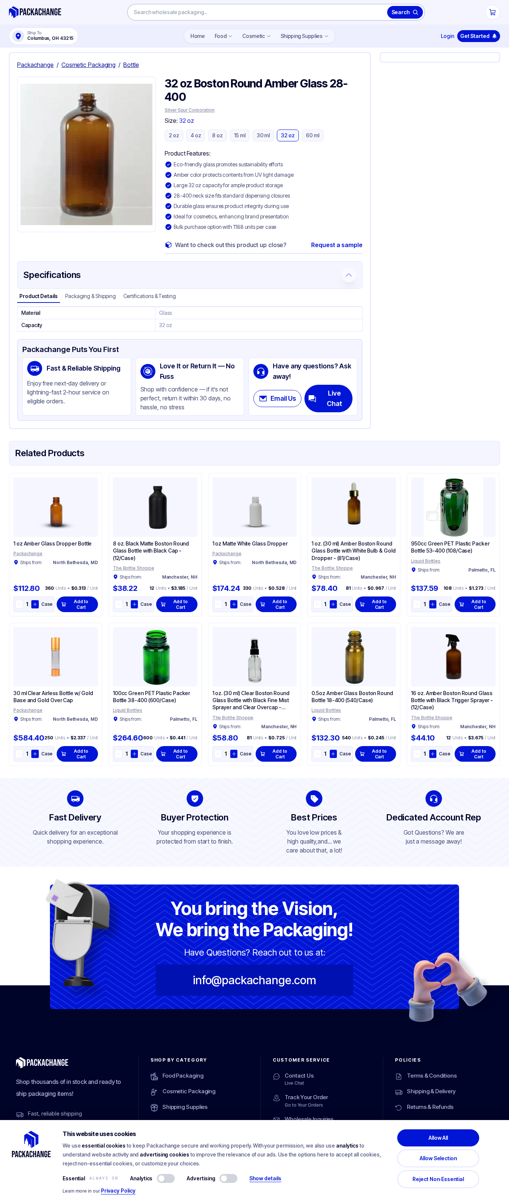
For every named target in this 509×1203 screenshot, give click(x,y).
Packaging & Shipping (90, 296)
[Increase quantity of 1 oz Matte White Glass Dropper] (234, 604)
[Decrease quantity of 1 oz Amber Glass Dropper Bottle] (19, 604)
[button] (86, 154)
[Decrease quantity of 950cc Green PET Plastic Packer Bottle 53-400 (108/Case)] (417, 604)
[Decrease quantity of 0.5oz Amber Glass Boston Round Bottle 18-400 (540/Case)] (317, 753)
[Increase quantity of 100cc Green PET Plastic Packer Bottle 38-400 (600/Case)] (134, 753)
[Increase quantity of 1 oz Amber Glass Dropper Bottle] (35, 604)
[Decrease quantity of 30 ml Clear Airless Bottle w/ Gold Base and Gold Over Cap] (19, 753)
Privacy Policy (118, 1190)
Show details (265, 1178)
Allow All (438, 1138)
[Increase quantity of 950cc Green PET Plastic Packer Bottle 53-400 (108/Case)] (433, 604)
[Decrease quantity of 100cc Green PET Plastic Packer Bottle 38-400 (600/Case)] (119, 753)
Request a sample (337, 245)
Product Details (38, 296)
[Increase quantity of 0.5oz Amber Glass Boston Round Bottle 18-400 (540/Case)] (333, 753)
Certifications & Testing (149, 296)
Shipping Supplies (302, 36)
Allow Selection (438, 1158)
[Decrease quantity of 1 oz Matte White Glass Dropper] (218, 604)
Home (197, 36)
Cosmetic (253, 36)
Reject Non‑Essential (438, 1179)
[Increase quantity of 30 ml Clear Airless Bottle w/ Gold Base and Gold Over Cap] (35, 753)
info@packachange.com (254, 980)
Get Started (475, 36)
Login (447, 36)
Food (221, 36)
